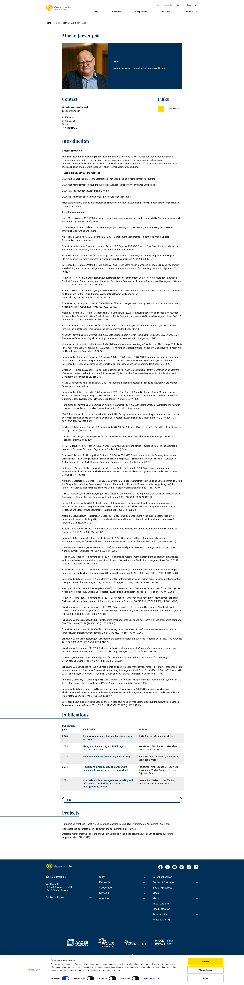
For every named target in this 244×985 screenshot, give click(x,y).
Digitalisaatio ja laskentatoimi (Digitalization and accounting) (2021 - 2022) (99, 829)
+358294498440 (72, 111)
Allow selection (205, 970)
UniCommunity (165, 5)
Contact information (57, 897)
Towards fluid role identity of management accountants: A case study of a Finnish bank (105, 768)
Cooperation (141, 12)
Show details (149, 978)
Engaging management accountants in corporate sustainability (108, 738)
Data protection (161, 908)
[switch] (90, 978)
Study (95, 12)
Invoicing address (162, 887)
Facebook (160, 867)
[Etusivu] (59, 866)
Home (48, 23)
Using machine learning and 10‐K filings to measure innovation (104, 748)
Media (155, 892)
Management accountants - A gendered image (107, 756)
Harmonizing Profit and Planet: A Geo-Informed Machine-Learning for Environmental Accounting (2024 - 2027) (117, 824)
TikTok (196, 867)
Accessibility (159, 914)
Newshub (165, 12)
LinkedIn (189, 867)
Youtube (174, 867)
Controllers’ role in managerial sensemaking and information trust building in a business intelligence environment (108, 783)
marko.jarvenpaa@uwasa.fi (76, 107)
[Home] (59, 8)
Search (190, 5)
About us (188, 12)
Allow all (205, 962)
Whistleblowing (161, 919)
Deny (205, 978)
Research (116, 12)
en (181, 5)
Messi (155, 898)
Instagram (181, 867)
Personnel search (61, 23)
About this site (160, 903)
